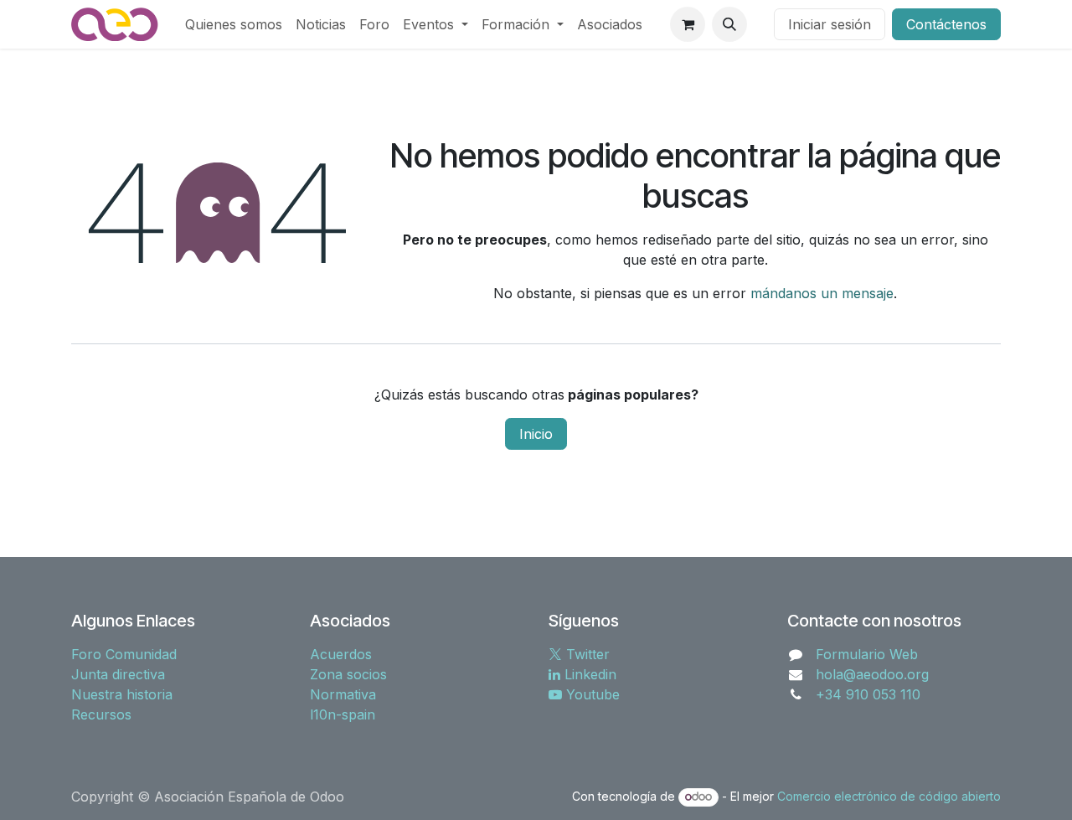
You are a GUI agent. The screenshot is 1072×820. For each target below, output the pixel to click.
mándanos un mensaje (822, 293)
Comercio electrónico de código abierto (889, 796)
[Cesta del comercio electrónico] (687, 24)
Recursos (101, 714)
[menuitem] (233, 24)
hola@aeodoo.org (872, 674)
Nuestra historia (122, 694)
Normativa (343, 694)
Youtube (591, 694)
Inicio (536, 433)
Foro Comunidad (124, 654)
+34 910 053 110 (868, 694)
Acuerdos (341, 654)
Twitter (586, 654)
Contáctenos (946, 24)
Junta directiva (118, 674)
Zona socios (348, 674)
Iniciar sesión (829, 24)
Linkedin (588, 674)
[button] (729, 24)
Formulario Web (867, 654)
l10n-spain (342, 714)
